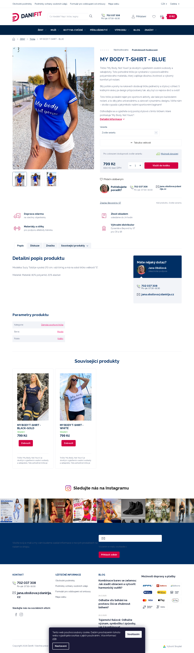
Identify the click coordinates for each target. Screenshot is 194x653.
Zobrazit (25, 443)
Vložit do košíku (161, 165)
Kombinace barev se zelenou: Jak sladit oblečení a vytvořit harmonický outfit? (118, 584)
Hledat (90, 16)
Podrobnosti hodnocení (145, 50)
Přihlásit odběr (109, 554)
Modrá (60, 332)
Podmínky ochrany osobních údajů (51, 4)
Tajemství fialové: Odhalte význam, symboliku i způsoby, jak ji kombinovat (117, 623)
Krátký (60, 338)
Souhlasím (133, 634)
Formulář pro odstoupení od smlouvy (87, 4)
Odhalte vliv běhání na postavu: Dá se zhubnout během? (114, 604)
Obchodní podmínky (22, 4)
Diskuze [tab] (34, 245)
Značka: (110, 203)
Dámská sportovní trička (52, 325)
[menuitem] (42, 30)
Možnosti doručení (169, 154)
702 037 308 (140, 186)
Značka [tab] (50, 245)
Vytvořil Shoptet (174, 646)
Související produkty (73, 245)
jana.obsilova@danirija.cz (170, 187)
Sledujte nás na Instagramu (101, 488)
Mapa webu (113, 4)
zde (54, 638)
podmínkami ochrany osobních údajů (144, 547)
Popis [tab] (20, 245)
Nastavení (61, 646)
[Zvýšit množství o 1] (140, 165)
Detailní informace (111, 119)
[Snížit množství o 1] (130, 165)
